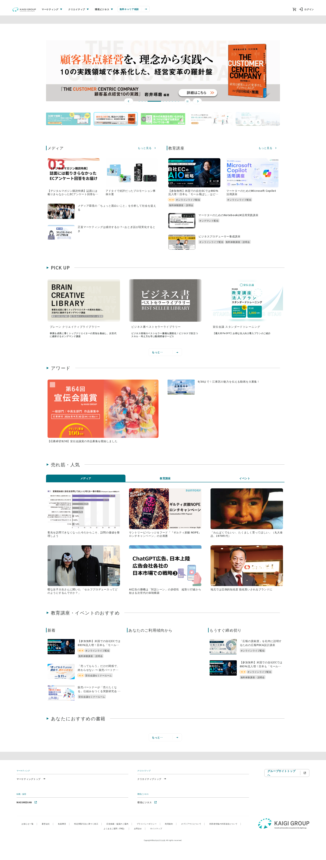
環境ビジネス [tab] (102, 9)
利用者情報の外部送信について (225, 823)
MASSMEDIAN (24, 802)
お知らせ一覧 (29, 823)
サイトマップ (156, 828)
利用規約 (171, 823)
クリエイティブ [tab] (76, 9)
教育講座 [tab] (165, 478)
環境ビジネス (144, 802)
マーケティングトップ (29, 778)
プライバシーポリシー (149, 823)
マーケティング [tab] (50, 9)
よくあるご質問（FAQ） (116, 828)
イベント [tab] (244, 478)
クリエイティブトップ (149, 778)
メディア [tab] (85, 478)
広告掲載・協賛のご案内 (119, 823)
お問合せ (140, 828)
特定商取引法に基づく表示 (88, 823)
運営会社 (47, 823)
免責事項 (64, 823)
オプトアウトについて (193, 823)
